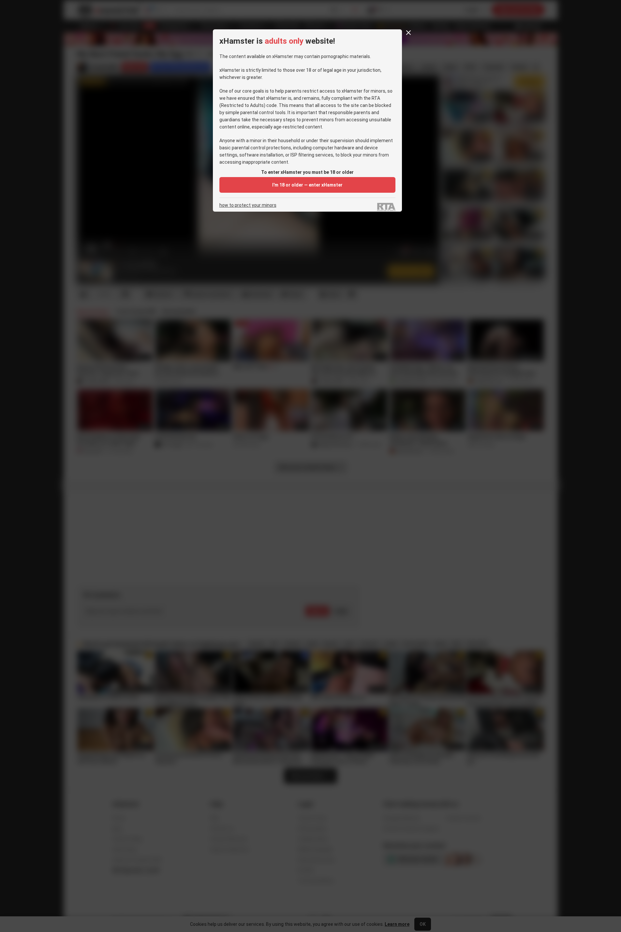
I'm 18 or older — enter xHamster (307, 185)
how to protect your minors (247, 205)
